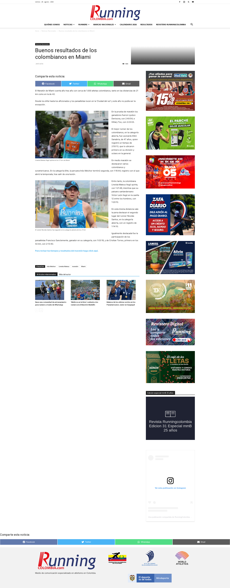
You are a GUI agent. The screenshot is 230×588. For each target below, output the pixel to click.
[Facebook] (180, 2)
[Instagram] (184, 2)
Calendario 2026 (128, 24)
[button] (191, 24)
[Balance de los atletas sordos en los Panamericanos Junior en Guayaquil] (123, 290)
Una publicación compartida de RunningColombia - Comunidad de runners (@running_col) (186, 517)
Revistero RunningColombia (171, 24)
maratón (75, 266)
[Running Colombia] (115, 12)
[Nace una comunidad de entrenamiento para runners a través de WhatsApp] (51, 290)
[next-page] (41, 310)
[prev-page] (36, 310)
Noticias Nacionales (49, 31)
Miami (83, 266)
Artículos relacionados (46, 274)
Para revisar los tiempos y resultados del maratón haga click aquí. (66, 251)
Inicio (37, 31)
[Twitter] (188, 2)
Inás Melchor (51, 266)
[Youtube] (193, 2)
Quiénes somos (52, 24)
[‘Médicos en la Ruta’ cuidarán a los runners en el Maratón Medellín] (87, 290)
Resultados (146, 24)
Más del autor (65, 274)
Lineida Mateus (64, 266)
